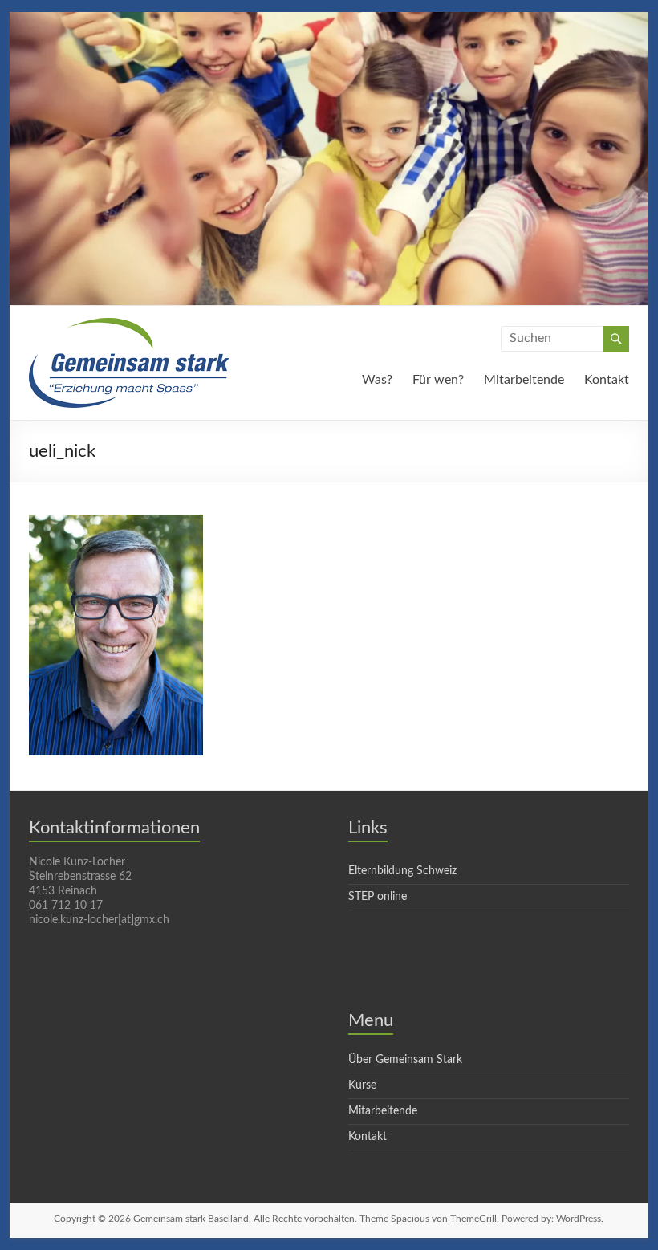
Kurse (362, 1085)
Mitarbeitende (524, 379)
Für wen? (438, 379)
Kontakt (606, 379)
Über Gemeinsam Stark (405, 1059)
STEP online (377, 896)
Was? (377, 379)
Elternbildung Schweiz (402, 871)
